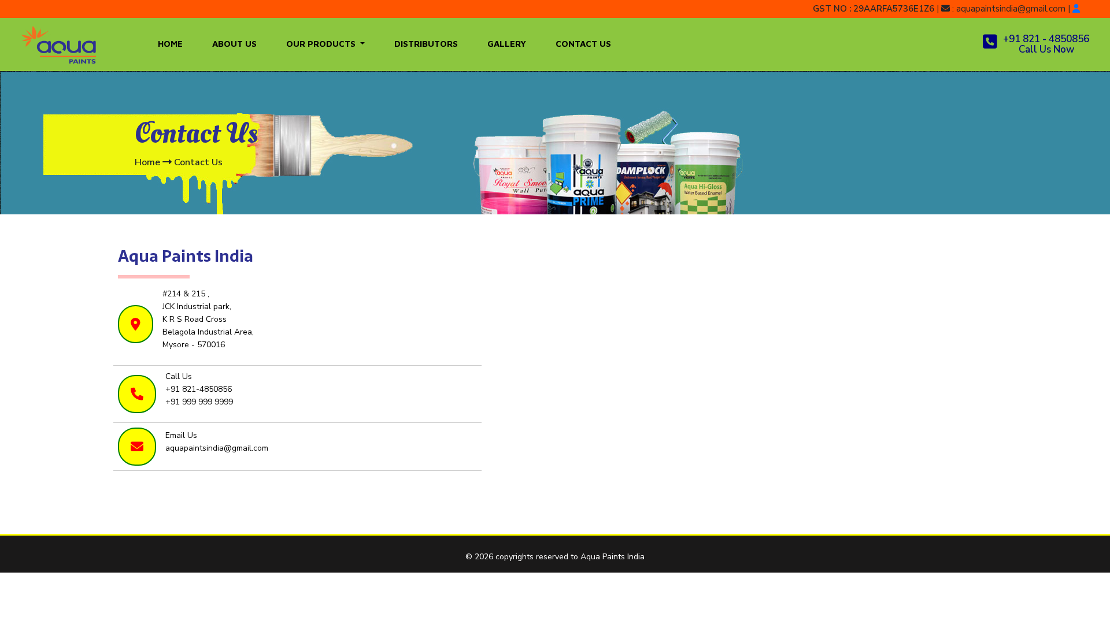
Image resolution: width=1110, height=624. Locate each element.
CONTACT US (583, 44)
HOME (170, 44)
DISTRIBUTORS (426, 44)
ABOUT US (234, 44)
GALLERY (506, 44)
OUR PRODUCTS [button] (322, 44)
